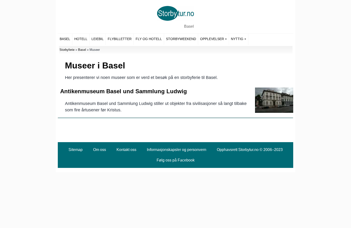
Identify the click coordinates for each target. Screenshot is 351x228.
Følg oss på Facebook (176, 160)
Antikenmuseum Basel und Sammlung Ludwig (123, 91)
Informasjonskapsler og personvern (176, 150)
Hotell (80, 39)
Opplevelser (212, 39)
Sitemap (76, 150)
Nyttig (237, 39)
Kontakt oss (126, 150)
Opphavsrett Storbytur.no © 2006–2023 (250, 150)
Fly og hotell (149, 39)
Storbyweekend (181, 39)
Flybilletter (120, 39)
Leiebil (97, 39)
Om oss (99, 150)
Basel (189, 26)
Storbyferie (66, 50)
